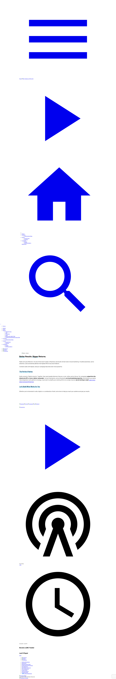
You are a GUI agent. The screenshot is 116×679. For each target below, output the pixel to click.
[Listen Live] (58, 446)
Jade (20, 564)
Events (23, 237)
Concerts (26, 239)
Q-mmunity (24, 240)
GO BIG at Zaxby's (27, 243)
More (20, 655)
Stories (25, 241)
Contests (23, 235)
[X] (5, 349)
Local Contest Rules (28, 236)
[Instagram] (5, 351)
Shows (23, 233)
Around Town (26, 238)
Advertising (24, 244)
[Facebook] (5, 348)
